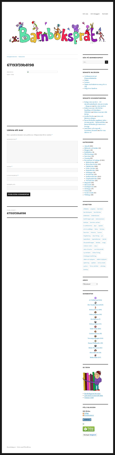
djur (95, 225)
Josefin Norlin (89, 116)
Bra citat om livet (100, 106)
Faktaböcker (90, 166)
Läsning (87, 158)
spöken (93, 263)
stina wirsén (101, 263)
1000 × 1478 (10, 74)
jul (102, 236)
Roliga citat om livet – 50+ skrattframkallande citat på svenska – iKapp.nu (96, 104)
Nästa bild (22, 56)
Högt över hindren (90, 88)
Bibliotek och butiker (91, 148)
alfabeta (85, 209)
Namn (9, 166)
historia (93, 232)
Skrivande (87, 185)
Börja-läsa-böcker (92, 164)
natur (95, 246)
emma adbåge (88, 229)
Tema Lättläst (94, 266)
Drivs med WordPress (24, 447)
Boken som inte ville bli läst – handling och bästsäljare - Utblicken (94, 110)
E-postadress (12, 175)
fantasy (102, 229)
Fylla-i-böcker (90, 168)
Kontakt (105, 14)
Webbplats (11, 184)
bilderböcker (95, 215)
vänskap (102, 266)
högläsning (87, 236)
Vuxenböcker (90, 180)
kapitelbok (86, 239)
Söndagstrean (89, 186)
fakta (96, 229)
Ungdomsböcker (91, 178)
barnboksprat (87, 212)
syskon (85, 266)
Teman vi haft (89, 397)
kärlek (104, 239)
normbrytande (98, 249)
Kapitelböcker (90, 170)
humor (100, 232)
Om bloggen (95, 14)
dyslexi (101, 225)
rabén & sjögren (102, 259)
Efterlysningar (89, 154)
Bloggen (87, 150)
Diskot (86, 80)
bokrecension (100, 219)
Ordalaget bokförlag (89, 256)
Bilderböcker (90, 162)
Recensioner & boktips (92, 160)
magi (104, 242)
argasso (92, 209)
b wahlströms (87, 225)
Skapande (87, 182)
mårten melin (87, 246)
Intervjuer (87, 156)
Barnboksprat (11, 447)
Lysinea (86, 82)
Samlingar (89, 172)
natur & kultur (87, 249)
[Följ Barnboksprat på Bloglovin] (95, 435)
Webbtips (87, 195)
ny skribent (86, 252)
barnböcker (97, 212)
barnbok (100, 209)
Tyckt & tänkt (88, 193)
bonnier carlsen (95, 222)
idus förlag (96, 236)
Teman (86, 191)
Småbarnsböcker (91, 176)
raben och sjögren (89, 259)
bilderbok (86, 215)
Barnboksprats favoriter (92, 393)
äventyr (85, 269)
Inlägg (86, 413)
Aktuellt (86, 146)
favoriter (86, 232)
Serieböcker (90, 174)
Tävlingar (87, 189)
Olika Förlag (96, 252)
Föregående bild (12, 56)
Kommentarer (89, 415)
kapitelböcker (96, 239)
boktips (85, 222)
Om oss (85, 14)
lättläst (98, 242)
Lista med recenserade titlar (93, 395)
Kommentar (12, 139)
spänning (86, 263)
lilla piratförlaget (88, 242)
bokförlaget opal (88, 219)
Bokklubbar (88, 152)
